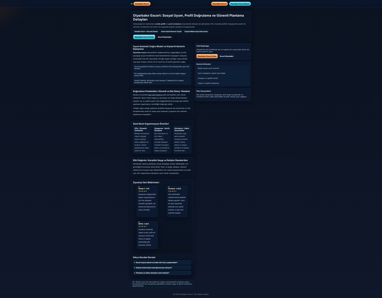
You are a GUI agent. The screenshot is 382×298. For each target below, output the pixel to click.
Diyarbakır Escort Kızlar (144, 37)
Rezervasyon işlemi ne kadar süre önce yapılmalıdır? (157, 262)
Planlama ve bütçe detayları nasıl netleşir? (152, 273)
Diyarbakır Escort (219, 4)
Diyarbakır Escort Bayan (239, 4)
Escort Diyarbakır (165, 37)
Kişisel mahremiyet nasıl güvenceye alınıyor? (154, 268)
